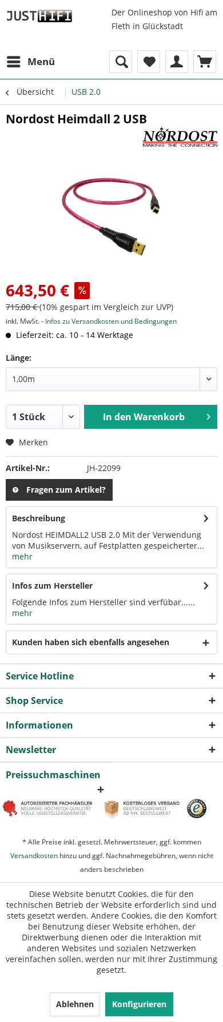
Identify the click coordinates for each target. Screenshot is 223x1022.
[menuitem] (30, 61)
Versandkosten (34, 855)
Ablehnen (75, 1004)
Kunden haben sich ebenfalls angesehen (90, 642)
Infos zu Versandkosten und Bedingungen (111, 321)
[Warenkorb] (204, 61)
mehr (22, 556)
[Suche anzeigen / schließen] (120, 61)
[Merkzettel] (148, 61)
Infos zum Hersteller (52, 585)
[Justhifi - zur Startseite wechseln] (39, 16)
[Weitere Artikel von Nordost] (180, 137)
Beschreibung (38, 518)
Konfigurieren (139, 1004)
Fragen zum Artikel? (66, 489)
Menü (41, 61)
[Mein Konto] (176, 61)
